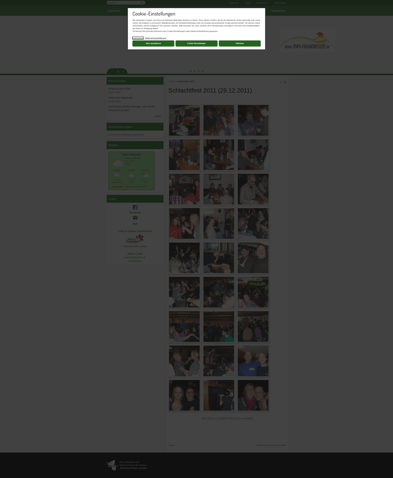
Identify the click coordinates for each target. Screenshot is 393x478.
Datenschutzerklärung (155, 38)
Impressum (137, 38)
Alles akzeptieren (153, 43)
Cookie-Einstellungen (196, 43)
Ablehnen (239, 43)
